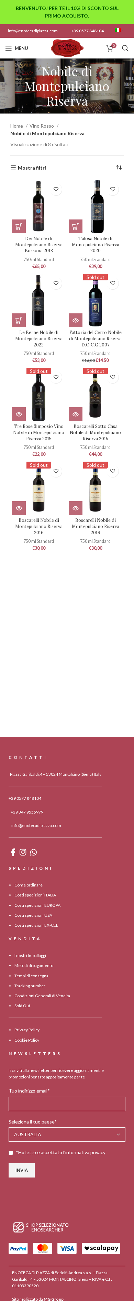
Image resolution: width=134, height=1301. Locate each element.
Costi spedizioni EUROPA (37, 905)
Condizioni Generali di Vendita (42, 995)
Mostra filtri (32, 167)
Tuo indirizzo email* (29, 1091)
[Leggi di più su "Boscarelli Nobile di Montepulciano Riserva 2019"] (75, 508)
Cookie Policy (26, 1040)
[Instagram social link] (23, 852)
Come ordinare (28, 885)
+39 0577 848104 (87, 30)
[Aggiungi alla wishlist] (56, 189)
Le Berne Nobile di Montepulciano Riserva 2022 (39, 338)
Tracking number (29, 985)
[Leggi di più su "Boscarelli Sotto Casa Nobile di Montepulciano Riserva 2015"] (75, 414)
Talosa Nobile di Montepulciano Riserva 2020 (95, 244)
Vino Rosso (42, 126)
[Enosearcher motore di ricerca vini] (41, 1227)
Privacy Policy (27, 1029)
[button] (19, 226)
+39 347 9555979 (27, 812)
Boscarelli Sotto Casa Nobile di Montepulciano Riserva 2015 (95, 432)
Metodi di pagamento (33, 965)
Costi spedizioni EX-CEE (36, 925)
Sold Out (22, 1005)
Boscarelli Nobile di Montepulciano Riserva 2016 (39, 526)
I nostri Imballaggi (30, 955)
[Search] (125, 48)
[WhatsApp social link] (33, 852)
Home (17, 126)
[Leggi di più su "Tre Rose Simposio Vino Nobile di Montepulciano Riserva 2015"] (19, 414)
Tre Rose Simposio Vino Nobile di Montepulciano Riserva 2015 (38, 432)
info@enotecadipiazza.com (33, 30)
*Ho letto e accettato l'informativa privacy (60, 1152)
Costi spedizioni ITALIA (35, 894)
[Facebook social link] (13, 852)
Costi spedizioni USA (33, 915)
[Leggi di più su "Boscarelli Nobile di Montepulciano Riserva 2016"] (19, 508)
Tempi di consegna (31, 975)
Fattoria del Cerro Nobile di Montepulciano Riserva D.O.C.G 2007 (95, 338)
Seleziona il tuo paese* (33, 1122)
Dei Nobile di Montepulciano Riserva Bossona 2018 (39, 244)
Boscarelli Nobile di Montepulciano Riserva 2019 (95, 526)
